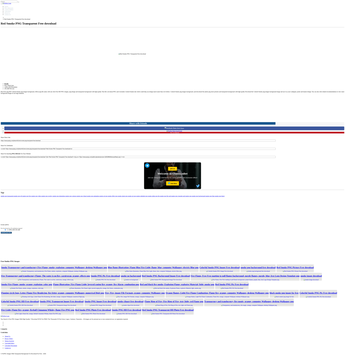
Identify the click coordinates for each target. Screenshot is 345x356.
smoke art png (103, 196)
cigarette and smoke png (185, 196)
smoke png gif (18, 196)
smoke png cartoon (71, 196)
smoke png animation (93, 196)
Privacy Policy (9, 338)
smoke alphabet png (142, 196)
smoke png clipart (82, 196)
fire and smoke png (172, 196)
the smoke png (162, 196)
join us (172, 168)
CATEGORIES (8, 9)
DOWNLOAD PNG (6, 232)
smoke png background (199, 196)
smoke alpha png (153, 196)
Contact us (8, 348)
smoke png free (26, 196)
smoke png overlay (47, 196)
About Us (7, 13)
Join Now (173, 183)
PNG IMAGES (8, 8)
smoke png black (220, 196)
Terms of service (9, 341)
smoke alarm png (123, 196)
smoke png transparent (7, 196)
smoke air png (132, 196)
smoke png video (36, 196)
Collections (7, 11)
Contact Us (7, 14)
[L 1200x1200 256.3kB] (5, 230)
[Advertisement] (172, 40)
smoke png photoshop (59, 196)
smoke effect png (113, 196)
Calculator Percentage (11, 345)
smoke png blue (210, 196)
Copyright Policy (9, 343)
